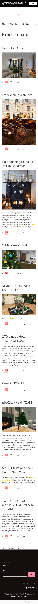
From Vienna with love (17, 95)
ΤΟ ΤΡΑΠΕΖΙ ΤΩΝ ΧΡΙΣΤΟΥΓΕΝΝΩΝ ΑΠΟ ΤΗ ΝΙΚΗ (18, 505)
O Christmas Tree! (15, 245)
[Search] (31, 574)
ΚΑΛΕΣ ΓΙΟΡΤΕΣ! (13, 383)
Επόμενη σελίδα (13, 548)
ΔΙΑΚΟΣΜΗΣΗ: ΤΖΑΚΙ (17, 402)
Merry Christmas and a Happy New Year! (18, 470)
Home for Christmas (16, 48)
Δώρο (32, 3)
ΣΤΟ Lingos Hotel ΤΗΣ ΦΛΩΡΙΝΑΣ (14, 338)
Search (5, 570)
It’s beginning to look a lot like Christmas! (17, 164)
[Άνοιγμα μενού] (35, 24)
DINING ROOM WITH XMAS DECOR (16, 288)
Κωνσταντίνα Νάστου (15, 24)
